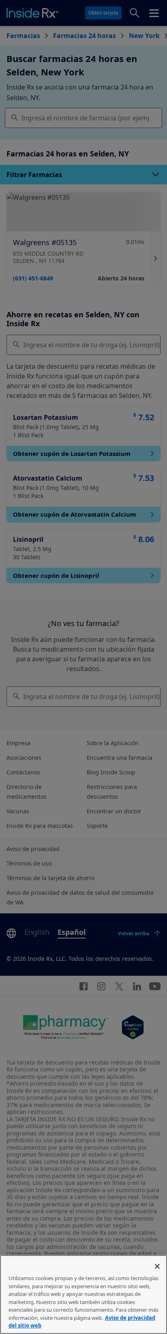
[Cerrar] (157, 1266)
